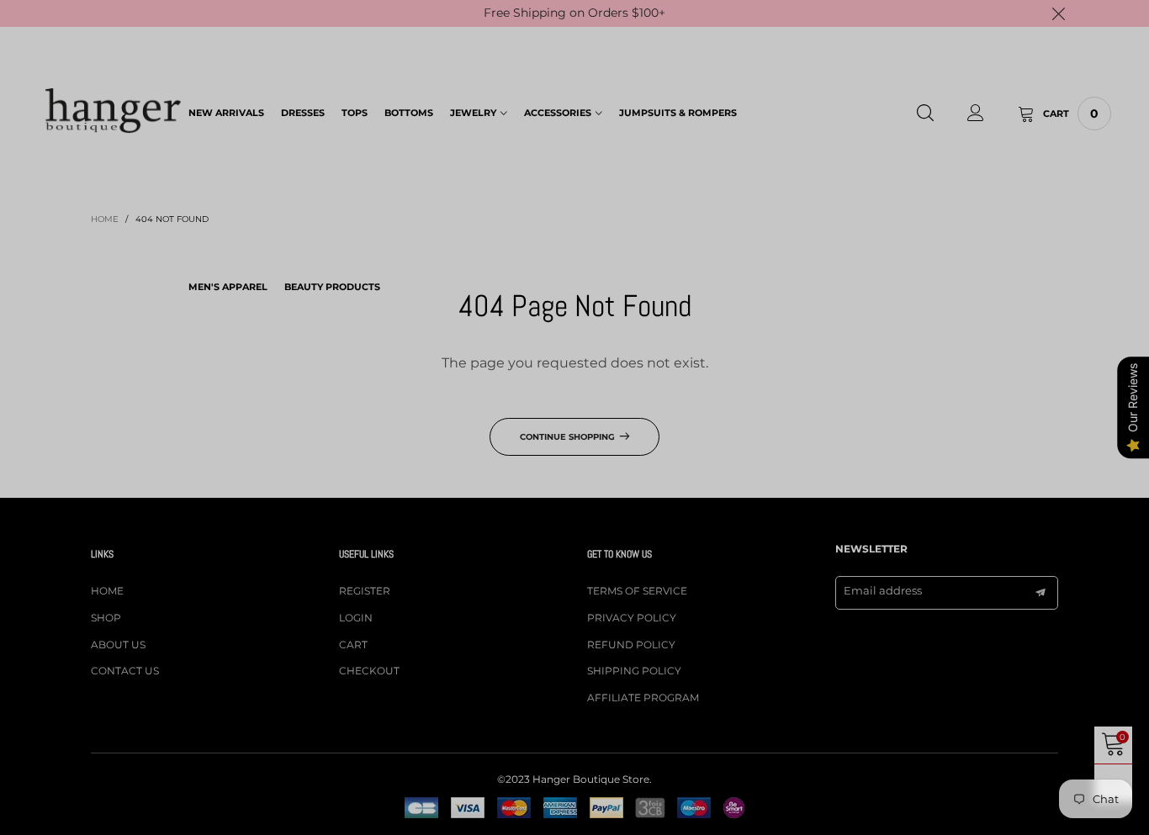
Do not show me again (585, 276)
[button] (520, 155)
